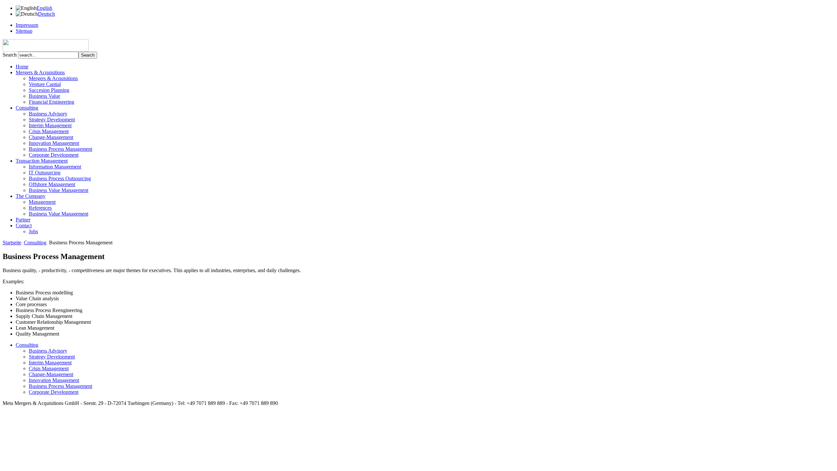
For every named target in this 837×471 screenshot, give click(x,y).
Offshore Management (52, 184)
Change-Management (51, 137)
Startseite (12, 242)
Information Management (55, 166)
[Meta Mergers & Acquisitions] (46, 50)
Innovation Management (54, 143)
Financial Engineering (51, 102)
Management (42, 202)
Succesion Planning (49, 90)
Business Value (44, 96)
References (40, 208)
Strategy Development (52, 119)
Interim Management (50, 125)
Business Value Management (58, 190)
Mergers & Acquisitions (53, 78)
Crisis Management (49, 131)
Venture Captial (45, 84)
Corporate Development (53, 155)
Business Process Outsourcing (60, 178)
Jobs (33, 231)
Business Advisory (48, 113)
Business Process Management (60, 149)
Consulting (35, 242)
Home (22, 66)
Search (10, 55)
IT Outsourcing (44, 172)
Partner (23, 219)
